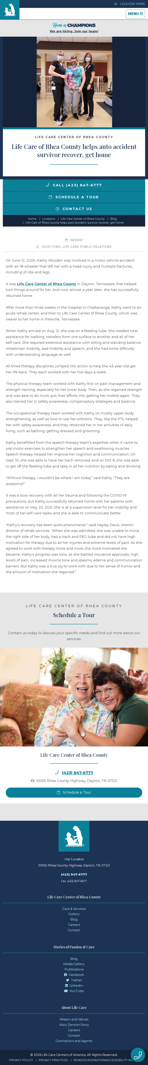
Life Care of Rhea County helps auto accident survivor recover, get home (74, 222)
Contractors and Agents (74, 1041)
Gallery (74, 914)
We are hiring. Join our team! (74, 31)
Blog (113, 219)
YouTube (76, 991)
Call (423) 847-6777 (76, 185)
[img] (47, 185)
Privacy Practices (53, 1060)
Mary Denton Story (74, 1025)
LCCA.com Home (132, 4)
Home (32, 219)
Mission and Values (74, 1019)
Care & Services (74, 909)
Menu (136, 14)
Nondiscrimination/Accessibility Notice (106, 1060)
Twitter (76, 980)
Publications (74, 969)
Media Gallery (74, 964)
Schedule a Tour (76, 197)
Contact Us (76, 209)
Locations (48, 219)
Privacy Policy (21, 1060)
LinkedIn (76, 985)
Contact (74, 930)
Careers (74, 925)
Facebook (76, 975)
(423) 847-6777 (77, 772)
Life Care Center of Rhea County (83, 219)
